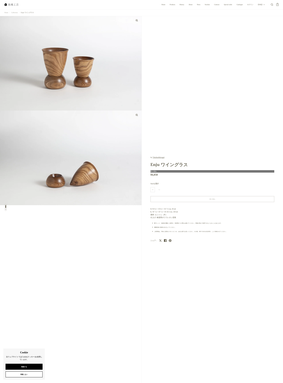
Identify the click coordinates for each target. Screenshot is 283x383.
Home (6, 12)
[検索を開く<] (272, 4)
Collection (14, 12)
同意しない (24, 374)
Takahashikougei (158, 157)
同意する (24, 367)
